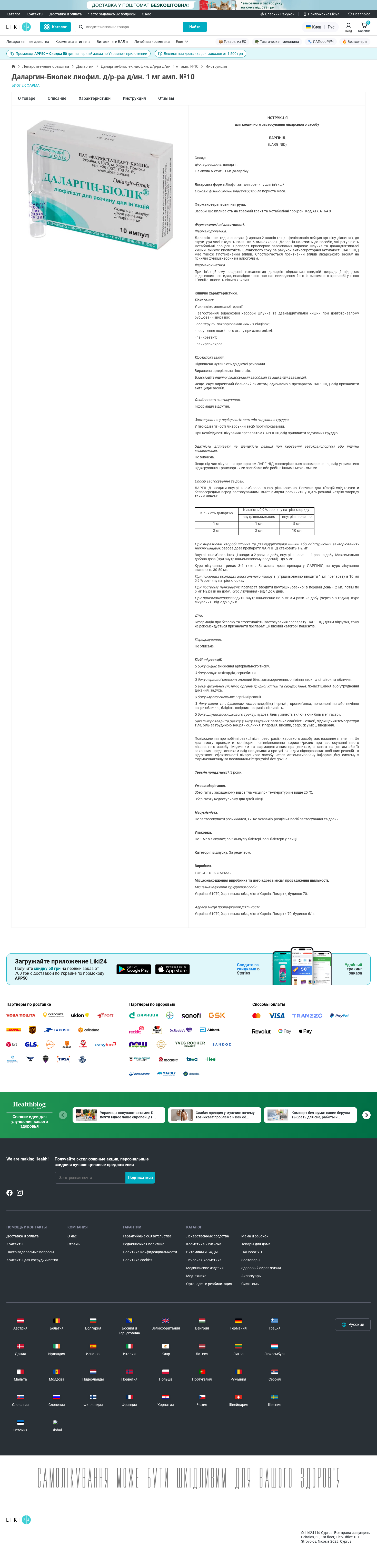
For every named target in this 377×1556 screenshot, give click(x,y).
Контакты (34, 14)
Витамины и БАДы (112, 42)
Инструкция (134, 98)
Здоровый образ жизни (261, 1268)
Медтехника (196, 1276)
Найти (195, 26)
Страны (74, 1244)
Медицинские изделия (205, 1268)
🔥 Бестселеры (354, 42)
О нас (146, 14)
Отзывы (166, 98)
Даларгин (85, 66)
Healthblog (362, 14)
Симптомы (250, 1284)
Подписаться (140, 1177)
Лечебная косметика (152, 42)
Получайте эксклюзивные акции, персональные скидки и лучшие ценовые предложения (102, 1162)
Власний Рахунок (279, 14)
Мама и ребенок (255, 1236)
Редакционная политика (143, 1244)
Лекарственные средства (27, 42)
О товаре (26, 98)
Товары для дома (256, 1244)
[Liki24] (18, 1519)
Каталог (13, 14)
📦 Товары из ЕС (232, 42)
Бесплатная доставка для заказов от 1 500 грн (203, 54)
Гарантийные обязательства (147, 1236)
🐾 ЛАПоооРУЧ (321, 42)
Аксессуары (251, 1276)
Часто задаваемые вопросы (112, 14)
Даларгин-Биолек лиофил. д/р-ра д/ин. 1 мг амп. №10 (149, 66)
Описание (57, 98)
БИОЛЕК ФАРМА (25, 85)
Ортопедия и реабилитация (209, 1284)
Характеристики (95, 98)
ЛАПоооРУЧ (251, 1252)
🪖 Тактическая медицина (277, 42)
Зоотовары (250, 1260)
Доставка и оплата (65, 14)
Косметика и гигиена (73, 42)
